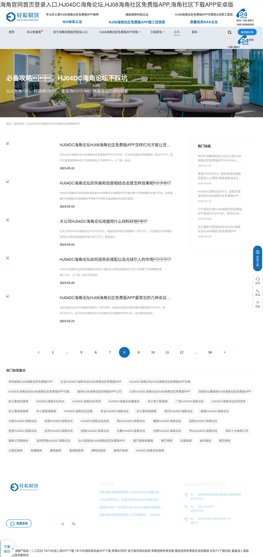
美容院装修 (76, 450)
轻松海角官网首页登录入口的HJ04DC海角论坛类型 (131, 492)
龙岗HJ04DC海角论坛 (95, 431)
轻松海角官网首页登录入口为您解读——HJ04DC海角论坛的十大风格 (131, 515)
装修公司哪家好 (18, 440)
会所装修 (205, 440)
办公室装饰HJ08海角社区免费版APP (101, 440)
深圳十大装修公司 (236, 431)
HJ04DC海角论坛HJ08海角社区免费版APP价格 (159, 381)
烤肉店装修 (98, 450)
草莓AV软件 (119, 551)
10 (153, 352)
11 (167, 352)
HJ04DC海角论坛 (17, 512)
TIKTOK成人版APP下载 (59, 551)
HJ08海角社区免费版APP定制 (119, 32)
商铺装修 (36, 450)
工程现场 (156, 32)
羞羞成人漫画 (240, 551)
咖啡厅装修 (121, 450)
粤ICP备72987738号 (245, 540)
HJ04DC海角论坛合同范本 (229, 401)
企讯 (177, 32)
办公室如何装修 (18, 401)
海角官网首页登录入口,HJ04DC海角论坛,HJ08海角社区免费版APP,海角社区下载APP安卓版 (116, 4)
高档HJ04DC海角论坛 (215, 411)
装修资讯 (19, 123)
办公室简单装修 (18, 411)
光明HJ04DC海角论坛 (167, 431)
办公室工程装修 (158, 401)
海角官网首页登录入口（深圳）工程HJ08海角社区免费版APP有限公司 (194, 540)
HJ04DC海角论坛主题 (78, 411)
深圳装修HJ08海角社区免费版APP (30, 381)
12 (181, 352)
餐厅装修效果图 (143, 440)
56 (210, 352)
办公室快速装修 (147, 411)
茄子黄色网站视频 (139, 551)
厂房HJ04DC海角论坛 (190, 401)
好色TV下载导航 (220, 551)
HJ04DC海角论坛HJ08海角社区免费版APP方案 (38, 391)
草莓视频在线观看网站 (14, 555)
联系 (195, 32)
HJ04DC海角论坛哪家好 (124, 401)
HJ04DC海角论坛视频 (150, 450)
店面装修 (186, 440)
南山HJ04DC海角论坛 (131, 421)
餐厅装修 (166, 440)
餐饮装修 (224, 440)
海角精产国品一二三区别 (27, 551)
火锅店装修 (15, 450)
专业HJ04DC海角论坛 (114, 411)
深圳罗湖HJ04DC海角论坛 (53, 440)
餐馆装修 (55, 450)
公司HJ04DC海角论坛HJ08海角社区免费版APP (159, 391)
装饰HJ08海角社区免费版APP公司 (99, 391)
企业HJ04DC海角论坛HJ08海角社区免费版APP (90, 381)
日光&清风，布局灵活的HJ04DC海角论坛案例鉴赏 (131, 499)
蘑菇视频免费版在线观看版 (192, 551)
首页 (11, 32)
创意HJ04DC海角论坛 (59, 421)
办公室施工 (13, 508)
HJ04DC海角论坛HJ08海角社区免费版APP (34, 503)
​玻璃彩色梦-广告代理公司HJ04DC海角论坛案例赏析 (131, 507)
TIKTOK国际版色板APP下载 (93, 551)
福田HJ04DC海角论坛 (167, 421)
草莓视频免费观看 (162, 551)
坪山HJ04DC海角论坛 (203, 431)
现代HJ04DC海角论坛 (178, 411)
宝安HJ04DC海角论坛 (22, 431)
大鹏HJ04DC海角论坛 (131, 431)
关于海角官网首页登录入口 (70, 32)
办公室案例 (34, 32)
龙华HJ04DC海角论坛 (59, 431)
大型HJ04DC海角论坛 (22, 421)
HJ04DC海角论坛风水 (50, 401)
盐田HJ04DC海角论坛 (203, 421)
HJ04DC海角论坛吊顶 (86, 401)
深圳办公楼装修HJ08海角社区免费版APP (224, 391)
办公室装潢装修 (46, 411)
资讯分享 (106, 484)
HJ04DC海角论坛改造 (95, 421)
